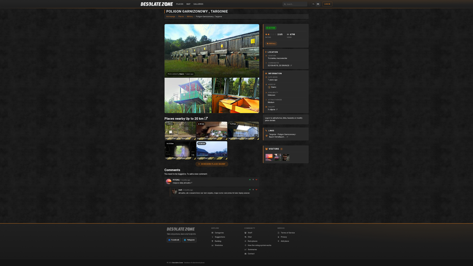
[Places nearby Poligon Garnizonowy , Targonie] (206, 118)
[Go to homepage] (157, 4)
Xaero (181, 74)
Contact (251, 254)
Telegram (191, 240)
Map (188, 4)
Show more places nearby (213, 164)
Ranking (218, 241)
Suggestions (220, 237)
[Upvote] (250, 179)
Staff (250, 233)
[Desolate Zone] (181, 229)
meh (180, 190)
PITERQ (176, 180)
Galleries (198, 4)
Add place (285, 241)
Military (272, 43)
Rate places (252, 241)
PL (313, 4)
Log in (327, 4)
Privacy (284, 237)
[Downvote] (256, 179)
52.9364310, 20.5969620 (279, 65)
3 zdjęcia (272, 109)
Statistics (219, 245)
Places (179, 4)
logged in (182, 174)
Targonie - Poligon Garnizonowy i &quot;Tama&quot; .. (282, 135)
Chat (250, 237)
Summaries (252, 249)
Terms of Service (288, 233)
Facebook (175, 240)
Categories (219, 233)
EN (318, 4)
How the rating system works (259, 245)
